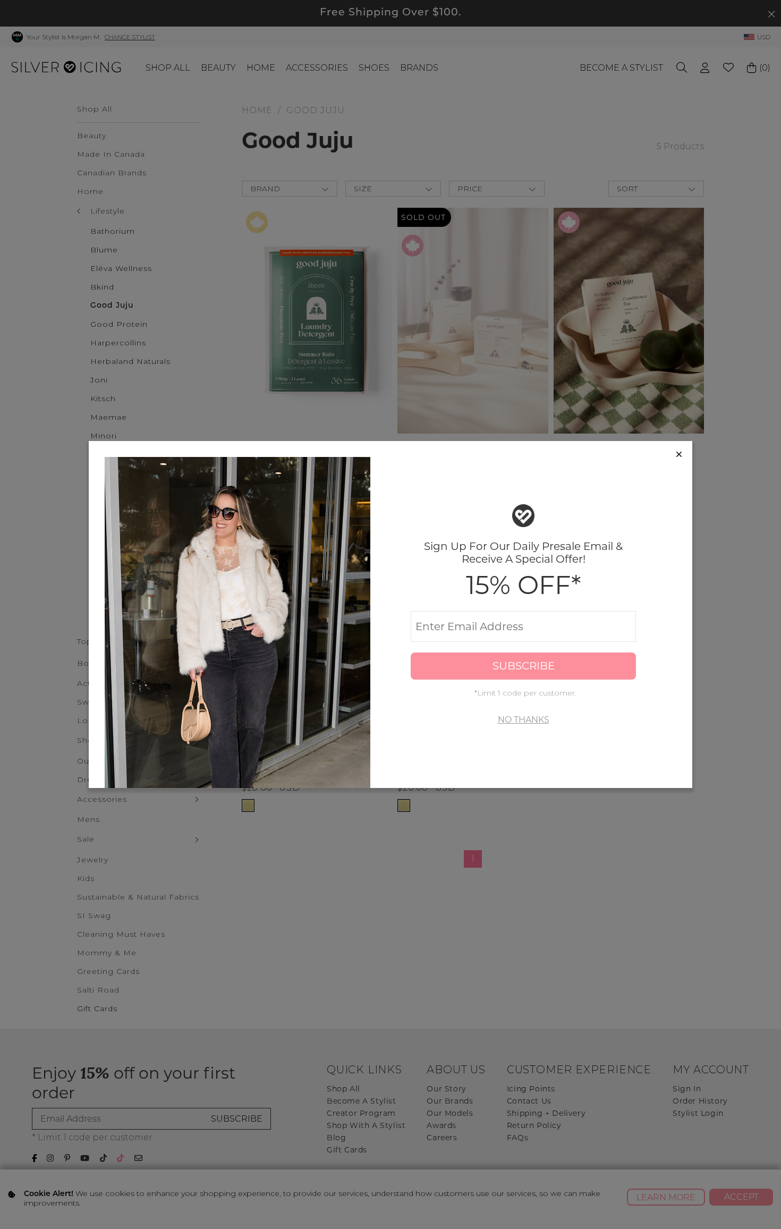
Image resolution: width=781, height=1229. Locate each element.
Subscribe (524, 665)
